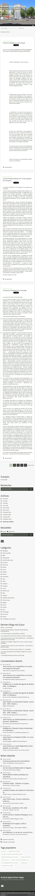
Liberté (23, 633)
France (4, 569)
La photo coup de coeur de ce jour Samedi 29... (13, 645)
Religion (4, 602)
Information (5, 576)
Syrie (3, 609)
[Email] (2, 18)
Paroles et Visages (27, 636)
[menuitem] (5, 28)
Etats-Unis (5, 565)
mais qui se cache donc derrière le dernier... (12, 854)
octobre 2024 (6, 517)
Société (4, 607)
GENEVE (4, 572)
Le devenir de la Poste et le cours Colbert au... (12, 649)
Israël (3, 581)
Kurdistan (4, 586)
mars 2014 (21, 28)
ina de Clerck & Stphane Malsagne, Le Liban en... (18, 816)
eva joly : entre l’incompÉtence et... (20, 860)
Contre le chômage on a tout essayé (14, 43)
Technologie (5, 612)
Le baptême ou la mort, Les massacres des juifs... (18, 667)
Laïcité (4, 588)
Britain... (3, 627)
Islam (3, 579)
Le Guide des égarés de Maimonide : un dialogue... (18, 685)
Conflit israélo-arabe (7, 560)
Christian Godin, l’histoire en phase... (16, 783)
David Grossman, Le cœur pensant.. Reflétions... (18, 720)
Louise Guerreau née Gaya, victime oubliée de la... (13, 638)
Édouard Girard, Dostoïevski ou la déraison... (17, 729)
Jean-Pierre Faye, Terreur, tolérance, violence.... (16, 800)
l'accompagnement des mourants (9, 863)
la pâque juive (24, 863)
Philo (3, 593)
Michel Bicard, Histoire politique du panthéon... (15, 775)
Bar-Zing (22, 655)
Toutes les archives (8, 521)
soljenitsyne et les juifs (14, 851)
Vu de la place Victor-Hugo (13, 6)
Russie (4, 605)
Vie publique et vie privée (8, 619)
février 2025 (6, 508)
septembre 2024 (7, 519)
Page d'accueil (12, 28)
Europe (4, 567)
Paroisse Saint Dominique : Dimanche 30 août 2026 (13, 630)
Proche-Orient (6, 600)
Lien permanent (8, 167)
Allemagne (5, 551)
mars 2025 (5, 505)
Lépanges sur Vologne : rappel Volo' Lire (11, 642)
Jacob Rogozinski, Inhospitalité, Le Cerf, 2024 (18, 747)
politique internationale (8, 598)
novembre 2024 (7, 514)
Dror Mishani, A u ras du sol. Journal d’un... (18, 832)
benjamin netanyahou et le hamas (9, 857)
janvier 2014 (4, 28)
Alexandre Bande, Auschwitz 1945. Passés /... (18, 703)
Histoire (4, 574)
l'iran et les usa (5, 860)
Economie (5, 562)
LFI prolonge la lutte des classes (9, 655)
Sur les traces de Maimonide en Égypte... (17, 768)
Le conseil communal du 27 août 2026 (10, 651)
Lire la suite (4, 479)
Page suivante (31, 465)
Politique (4, 595)
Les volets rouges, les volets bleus (10, 633)
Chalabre (28, 649)
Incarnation (10, 627)
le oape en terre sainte (7, 865)
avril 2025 (5, 503)
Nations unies (5, 590)
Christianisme (5, 558)
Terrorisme (5, 614)
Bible (3, 555)
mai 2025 (5, 501)
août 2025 (5, 498)
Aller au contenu (4, 1)
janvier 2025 (6, 510)
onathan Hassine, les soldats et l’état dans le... (18, 791)
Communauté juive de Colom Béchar (16, 761)
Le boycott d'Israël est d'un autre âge (14, 290)
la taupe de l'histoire (26, 857)
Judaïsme (4, 583)
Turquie (4, 616)
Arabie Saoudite (6, 553)
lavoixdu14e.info (5, 631)
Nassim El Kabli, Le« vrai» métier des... (18, 738)
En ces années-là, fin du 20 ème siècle (10, 636)
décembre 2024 (7, 512)
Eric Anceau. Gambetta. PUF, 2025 (15, 808)
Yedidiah (6, 684)
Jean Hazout (7, 666)
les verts (3, 851)
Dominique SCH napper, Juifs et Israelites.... (14, 824)
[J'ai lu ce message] (33, 892)
